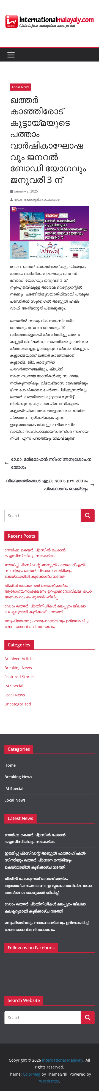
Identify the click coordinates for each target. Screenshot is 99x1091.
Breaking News (18, 667)
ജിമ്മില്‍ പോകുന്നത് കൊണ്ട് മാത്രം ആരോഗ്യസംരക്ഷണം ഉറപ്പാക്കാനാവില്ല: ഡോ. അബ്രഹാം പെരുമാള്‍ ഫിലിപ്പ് (48, 591)
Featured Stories (19, 676)
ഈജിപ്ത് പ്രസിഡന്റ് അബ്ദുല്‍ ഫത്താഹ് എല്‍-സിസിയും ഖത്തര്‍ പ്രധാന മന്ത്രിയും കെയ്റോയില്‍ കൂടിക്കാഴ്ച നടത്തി (45, 570)
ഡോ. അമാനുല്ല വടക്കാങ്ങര (37, 199)
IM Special (13, 685)
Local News (20, 87)
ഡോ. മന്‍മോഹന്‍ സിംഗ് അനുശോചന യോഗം (51, 463)
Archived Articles (19, 658)
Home (10, 765)
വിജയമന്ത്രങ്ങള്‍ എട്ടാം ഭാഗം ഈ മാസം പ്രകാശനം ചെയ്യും (47, 485)
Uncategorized (17, 704)
